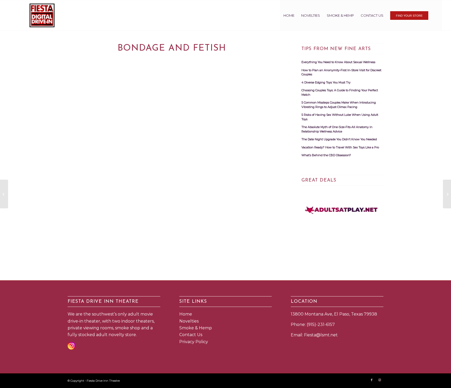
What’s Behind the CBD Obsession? (326, 155)
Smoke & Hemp (195, 327)
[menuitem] (289, 15)
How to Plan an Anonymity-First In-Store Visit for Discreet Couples (341, 72)
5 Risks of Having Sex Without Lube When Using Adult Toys (339, 117)
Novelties (189, 321)
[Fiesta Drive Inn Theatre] (42, 15)
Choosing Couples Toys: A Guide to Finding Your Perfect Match (339, 92)
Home (185, 314)
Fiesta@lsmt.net (321, 334)
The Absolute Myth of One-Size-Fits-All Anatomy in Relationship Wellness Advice (336, 129)
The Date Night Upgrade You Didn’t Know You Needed (339, 139)
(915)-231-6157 (321, 324)
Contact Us (190, 334)
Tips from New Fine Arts (336, 49)
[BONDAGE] (4, 194)
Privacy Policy (193, 341)
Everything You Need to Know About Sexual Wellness (338, 62)
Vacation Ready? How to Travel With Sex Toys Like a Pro (340, 147)
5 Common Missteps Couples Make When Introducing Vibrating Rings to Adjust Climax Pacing (338, 105)
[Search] (437, 15)
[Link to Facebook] (372, 380)
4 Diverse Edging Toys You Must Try (326, 82)
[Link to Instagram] (379, 380)
